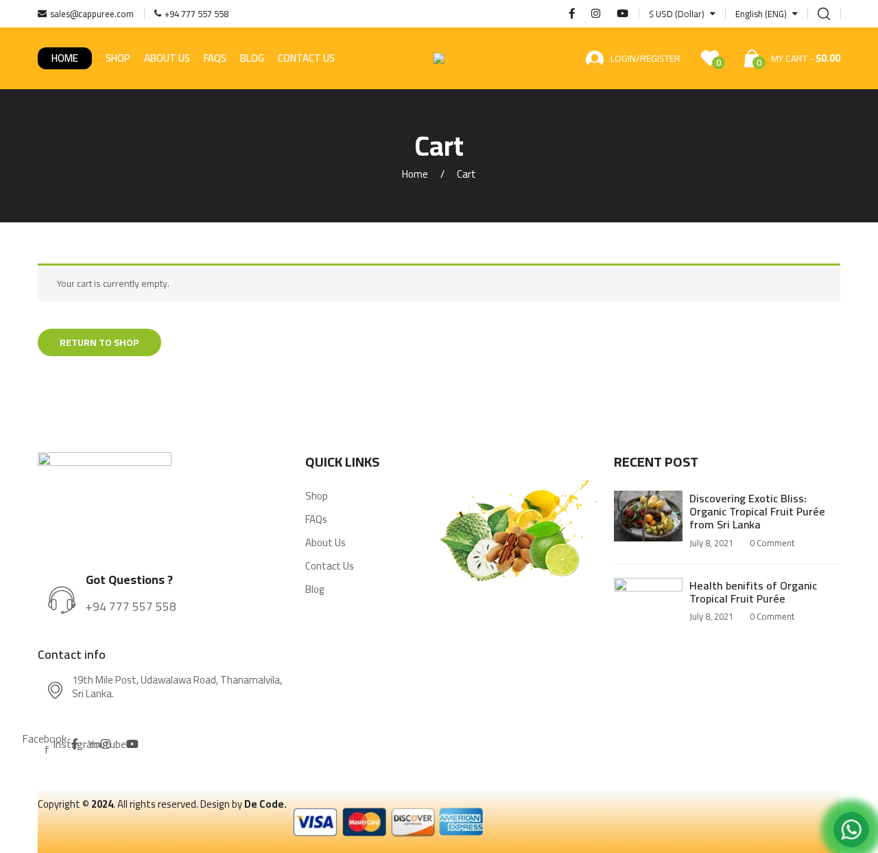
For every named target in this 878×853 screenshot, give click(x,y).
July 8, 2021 (711, 543)
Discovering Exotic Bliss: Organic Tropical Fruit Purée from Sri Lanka (757, 511)
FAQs (215, 58)
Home (64, 58)
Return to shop (99, 342)
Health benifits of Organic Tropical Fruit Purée (753, 592)
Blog (252, 58)
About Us (167, 58)
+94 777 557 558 (131, 607)
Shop (118, 58)
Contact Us (306, 58)
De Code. (265, 804)
